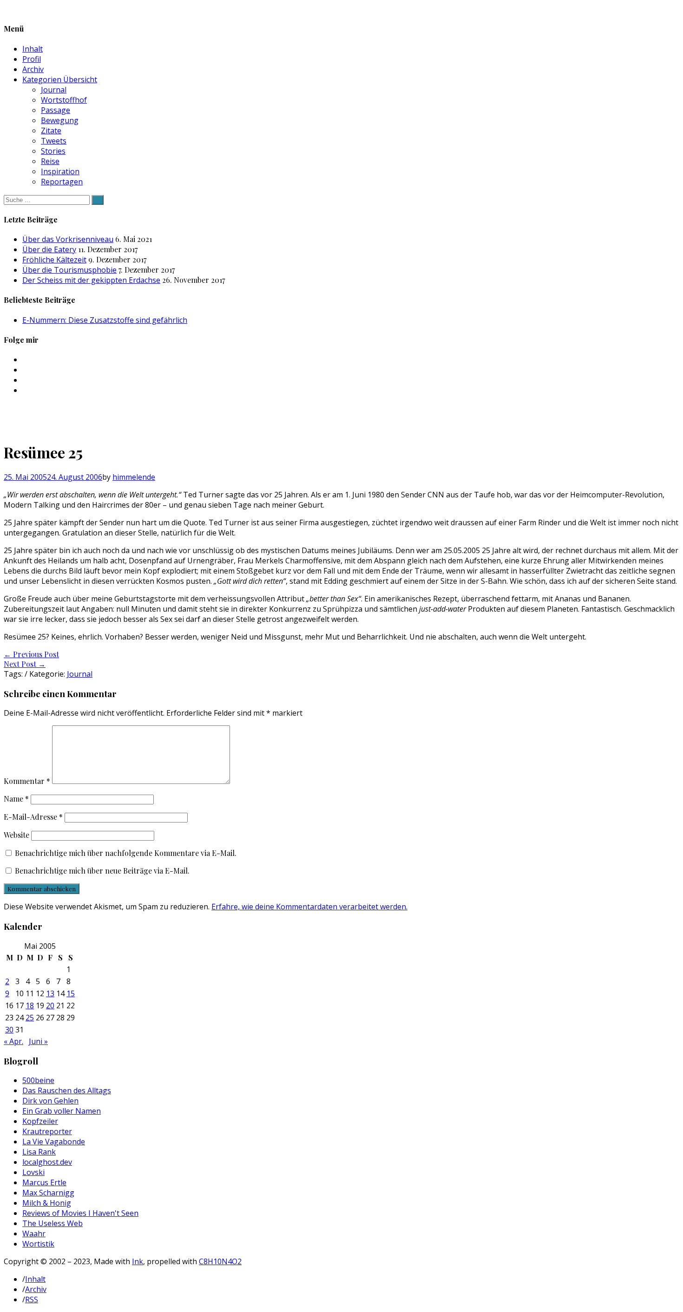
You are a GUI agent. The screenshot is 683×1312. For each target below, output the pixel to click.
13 (50, 993)
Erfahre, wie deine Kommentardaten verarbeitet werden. (309, 906)
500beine (38, 1080)
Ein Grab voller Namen (61, 1111)
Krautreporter (47, 1131)
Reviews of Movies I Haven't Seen (80, 1213)
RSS (31, 1299)
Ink (137, 1261)
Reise (50, 161)
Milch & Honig (46, 1203)
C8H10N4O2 (220, 1261)
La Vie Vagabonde (53, 1141)
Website (16, 835)
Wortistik (38, 1244)
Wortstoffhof (64, 100)
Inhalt (32, 49)
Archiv (33, 69)
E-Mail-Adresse (33, 817)
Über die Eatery (49, 249)
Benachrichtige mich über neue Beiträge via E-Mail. (102, 870)
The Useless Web (52, 1223)
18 (30, 1005)
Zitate (51, 130)
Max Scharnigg (48, 1193)
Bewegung (60, 120)
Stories (53, 151)
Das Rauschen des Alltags (66, 1090)
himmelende (133, 477)
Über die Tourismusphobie (69, 270)
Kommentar (27, 781)
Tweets (53, 141)
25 (30, 1017)
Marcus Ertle (44, 1182)
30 (9, 1030)
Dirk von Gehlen (50, 1101)
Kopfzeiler (40, 1121)
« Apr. (13, 1041)
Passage (55, 110)
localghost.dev (47, 1162)
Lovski (33, 1172)
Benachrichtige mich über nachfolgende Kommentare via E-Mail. (125, 853)
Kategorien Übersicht (59, 79)
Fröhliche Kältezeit (54, 260)
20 (50, 1005)
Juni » (38, 1041)
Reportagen (62, 181)
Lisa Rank (39, 1152)
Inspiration (60, 171)
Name (16, 798)
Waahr (34, 1233)
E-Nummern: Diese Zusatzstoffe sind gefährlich (104, 320)
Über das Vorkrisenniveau (67, 239)
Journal (53, 90)
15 (70, 993)
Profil (31, 59)
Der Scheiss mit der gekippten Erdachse (91, 280)
